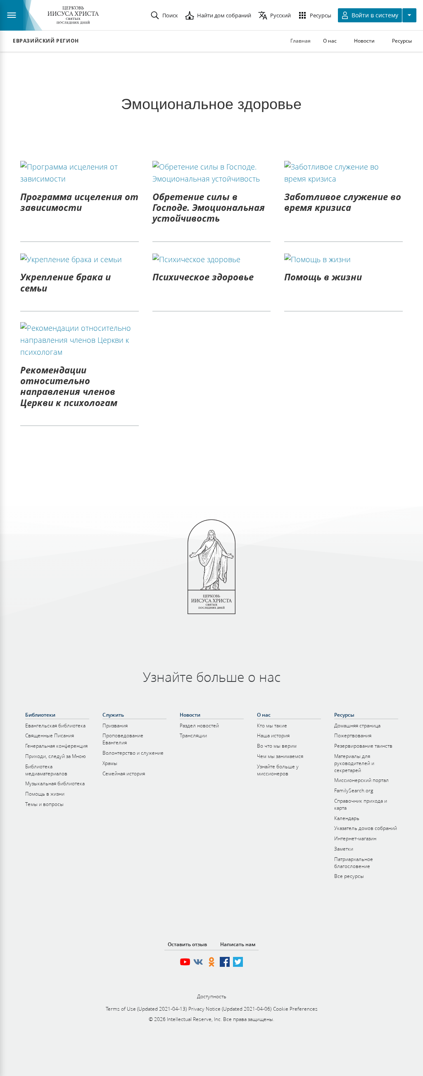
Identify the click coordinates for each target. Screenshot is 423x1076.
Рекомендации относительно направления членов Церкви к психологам (68, 386)
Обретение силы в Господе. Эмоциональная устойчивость (208, 207)
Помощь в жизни (323, 276)
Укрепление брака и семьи (65, 282)
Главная (300, 40)
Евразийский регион (46, 41)
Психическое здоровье (203, 276)
